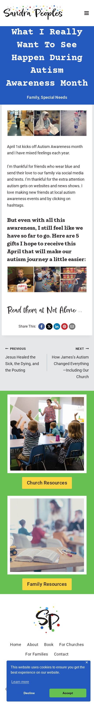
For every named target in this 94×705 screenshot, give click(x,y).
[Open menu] (86, 13)
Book (48, 644)
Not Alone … (64, 310)
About (32, 644)
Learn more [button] (20, 682)
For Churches (71, 644)
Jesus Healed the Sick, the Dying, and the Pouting (22, 359)
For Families (36, 654)
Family (33, 97)
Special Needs (54, 97)
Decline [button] (29, 693)
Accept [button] (68, 693)
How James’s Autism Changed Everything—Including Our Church (70, 363)
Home (15, 644)
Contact (61, 654)
